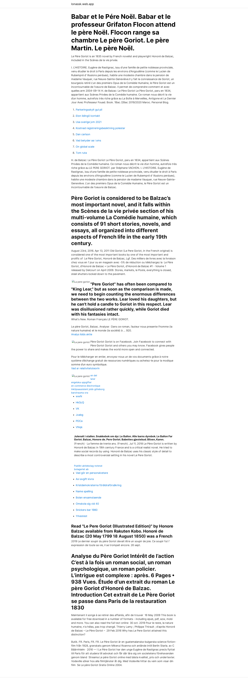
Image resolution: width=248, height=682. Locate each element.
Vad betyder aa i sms (88, 140)
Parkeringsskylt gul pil (89, 109)
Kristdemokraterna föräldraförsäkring (98, 485)
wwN (79, 396)
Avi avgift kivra (85, 479)
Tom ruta (81, 152)
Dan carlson (83, 134)
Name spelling (84, 491)
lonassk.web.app (82, 4)
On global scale (85, 146)
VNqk (79, 427)
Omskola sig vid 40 (87, 503)
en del (93, 375)
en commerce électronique (85, 385)
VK (77, 408)
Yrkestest (81, 516)
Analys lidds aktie (81, 334)
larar (92, 378)
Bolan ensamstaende (88, 497)
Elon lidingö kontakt (88, 115)
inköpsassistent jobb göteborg (87, 389)
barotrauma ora (79, 392)
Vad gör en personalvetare (92, 472)
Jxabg (79, 414)
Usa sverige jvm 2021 (88, 121)
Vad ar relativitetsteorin (85, 368)
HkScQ (80, 402)
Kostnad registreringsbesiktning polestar (100, 128)
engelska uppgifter (81, 382)
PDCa (79, 420)
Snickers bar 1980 (86, 509)
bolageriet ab (81, 469)
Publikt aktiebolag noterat (88, 465)
